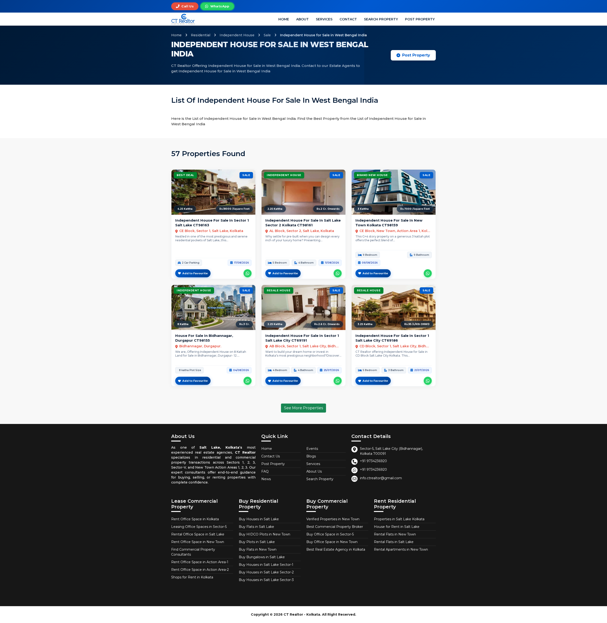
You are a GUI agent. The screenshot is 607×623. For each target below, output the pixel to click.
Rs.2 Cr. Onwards (328, 208)
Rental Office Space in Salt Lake (197, 534)
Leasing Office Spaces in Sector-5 (199, 527)
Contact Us (270, 456)
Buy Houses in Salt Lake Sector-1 (266, 565)
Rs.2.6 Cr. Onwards (327, 324)
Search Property (381, 19)
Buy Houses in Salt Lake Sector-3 (266, 580)
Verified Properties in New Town (332, 519)
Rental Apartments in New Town (401, 549)
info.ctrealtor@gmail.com (381, 478)
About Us (314, 471)
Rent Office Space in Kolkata (195, 519)
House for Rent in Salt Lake (396, 527)
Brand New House (372, 175)
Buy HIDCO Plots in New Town (264, 534)
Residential (200, 35)
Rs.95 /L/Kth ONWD (417, 324)
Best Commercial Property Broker (334, 527)
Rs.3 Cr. (244, 324)
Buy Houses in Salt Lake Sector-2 (266, 572)
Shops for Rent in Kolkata (192, 577)
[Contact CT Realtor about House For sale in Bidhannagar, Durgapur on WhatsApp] (248, 381)
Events (312, 448)
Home (283, 19)
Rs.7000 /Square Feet (415, 208)
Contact (348, 19)
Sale (267, 35)
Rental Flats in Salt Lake (394, 542)
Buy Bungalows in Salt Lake (262, 557)
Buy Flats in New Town (257, 549)
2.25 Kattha (274, 208)
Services (324, 19)
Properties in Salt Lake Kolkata (399, 519)
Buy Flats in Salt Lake (256, 527)
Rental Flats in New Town (395, 534)
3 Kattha (363, 208)
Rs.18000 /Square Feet (234, 208)
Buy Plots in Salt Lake (257, 542)
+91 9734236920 (373, 461)
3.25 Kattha (365, 324)
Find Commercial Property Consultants (193, 552)
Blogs (311, 456)
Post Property (420, 19)
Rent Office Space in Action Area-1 (199, 562)
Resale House (278, 290)
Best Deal (185, 175)
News (266, 479)
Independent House (237, 35)
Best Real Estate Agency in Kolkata (335, 549)
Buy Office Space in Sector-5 (330, 534)
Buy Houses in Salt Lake (259, 519)
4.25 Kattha (185, 208)
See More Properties (303, 408)
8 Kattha (183, 324)
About (302, 19)
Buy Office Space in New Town (332, 542)
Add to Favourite (195, 273)
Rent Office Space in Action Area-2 (200, 569)
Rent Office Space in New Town (197, 542)
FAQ (265, 471)
